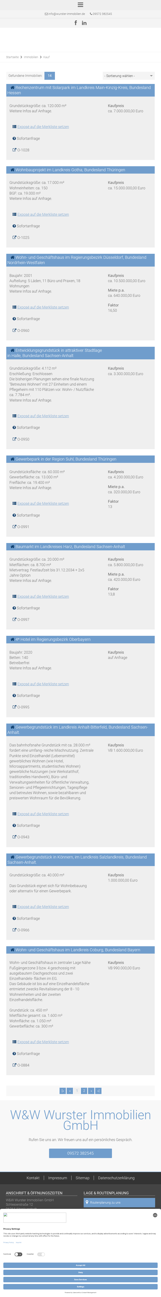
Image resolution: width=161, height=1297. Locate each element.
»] (98, 1091)
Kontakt (33, 1178)
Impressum (57, 1178)
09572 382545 (102, 14)
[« (63, 1091)
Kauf (46, 57)
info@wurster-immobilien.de (66, 14)
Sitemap (83, 1178)
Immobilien (31, 57)
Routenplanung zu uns (105, 1202)
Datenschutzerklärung (116, 1178)
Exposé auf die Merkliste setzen (43, 126)
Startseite (12, 57)
